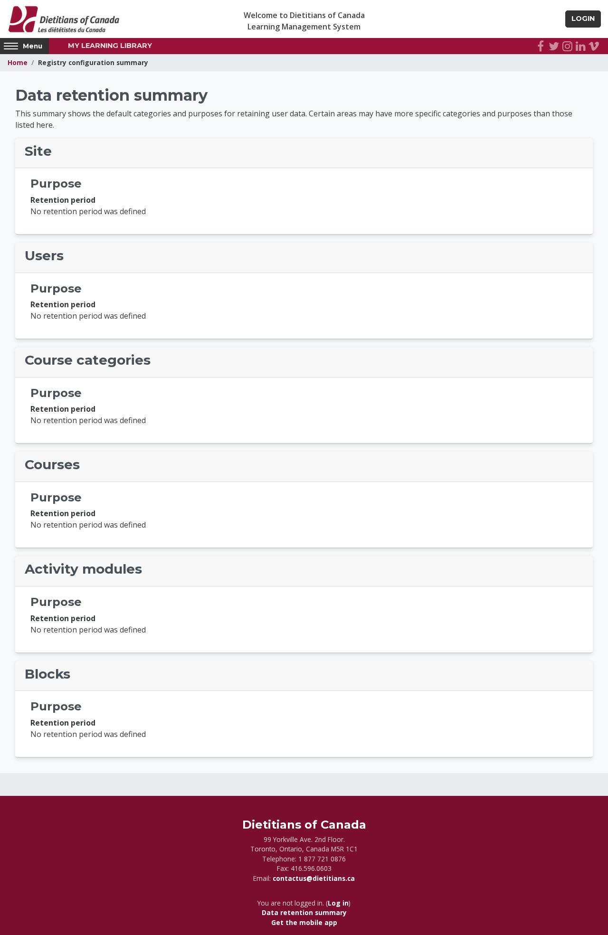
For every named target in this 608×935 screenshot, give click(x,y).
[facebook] (540, 46)
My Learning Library (110, 45)
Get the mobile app (304, 922)
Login (583, 18)
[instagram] (567, 46)
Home (18, 62)
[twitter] (553, 46)
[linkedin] (580, 46)
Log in (338, 902)
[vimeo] (593, 46)
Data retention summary (304, 912)
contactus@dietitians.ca (314, 878)
